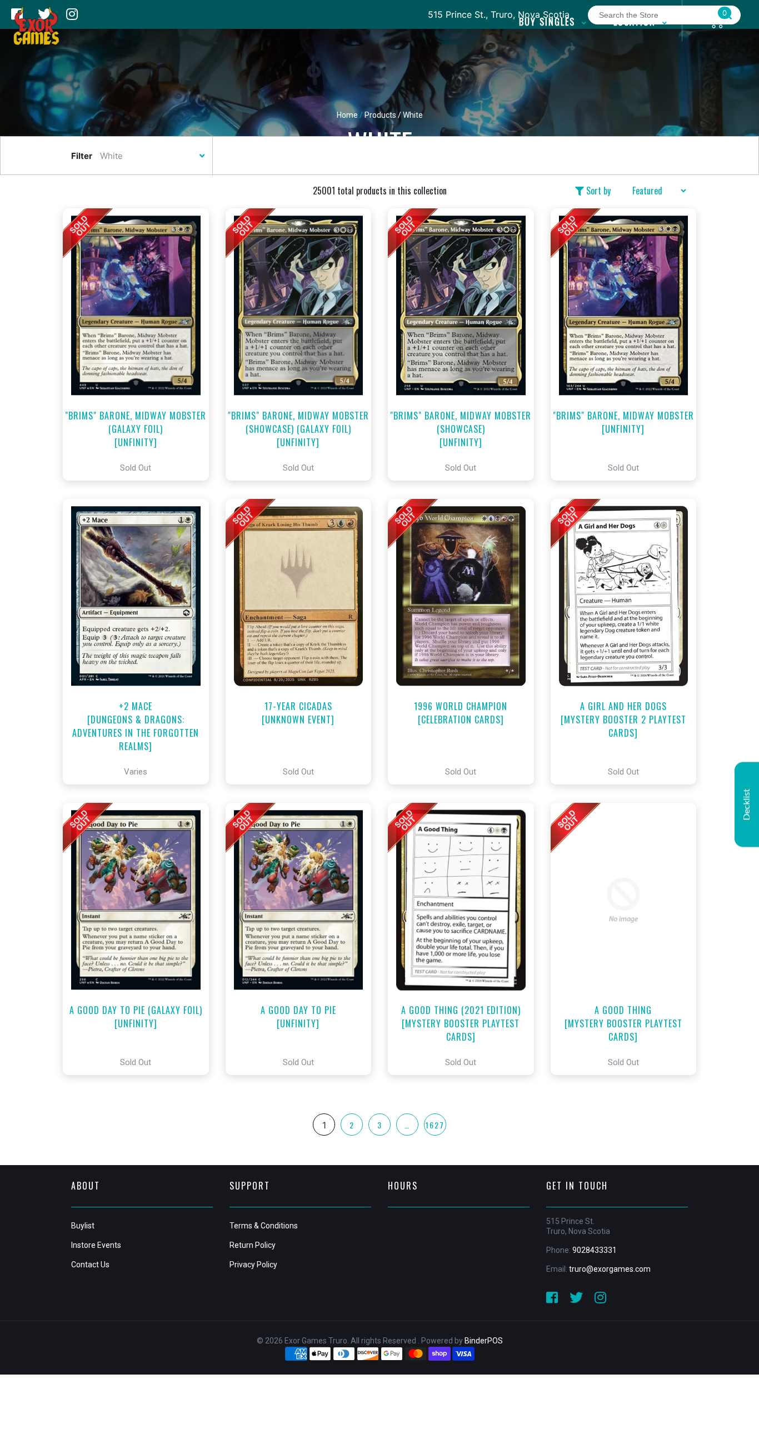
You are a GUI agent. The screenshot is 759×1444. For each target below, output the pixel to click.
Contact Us (90, 1264)
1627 (435, 1125)
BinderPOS (484, 1340)
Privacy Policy (253, 1264)
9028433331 (594, 1250)
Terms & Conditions (263, 1225)
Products (380, 115)
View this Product (140, 344)
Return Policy (252, 1245)
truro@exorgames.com (610, 1269)
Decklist (746, 804)
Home (347, 115)
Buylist (82, 1225)
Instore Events (96, 1245)
